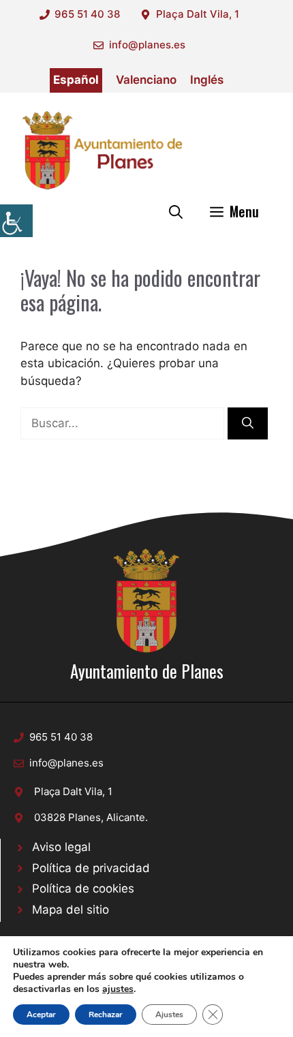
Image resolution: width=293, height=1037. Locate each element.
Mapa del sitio (70, 909)
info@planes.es (147, 44)
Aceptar (41, 1014)
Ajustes (169, 1014)
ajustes (118, 989)
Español (76, 80)
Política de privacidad (91, 868)
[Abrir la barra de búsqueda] (175, 211)
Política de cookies (83, 888)
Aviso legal (61, 847)
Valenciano (146, 80)
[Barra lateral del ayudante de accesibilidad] (16, 220)
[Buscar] (248, 423)
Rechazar (106, 1014)
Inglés (206, 80)
